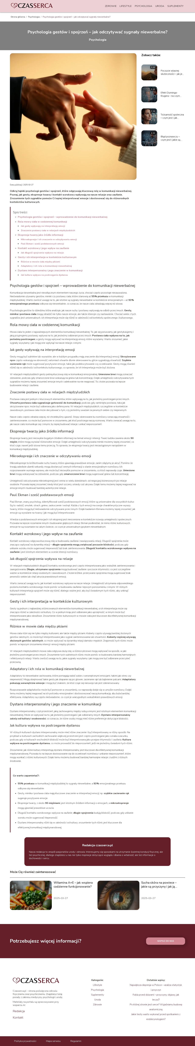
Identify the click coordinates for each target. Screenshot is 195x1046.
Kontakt (18, 1018)
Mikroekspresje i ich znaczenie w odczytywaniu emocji (49, 239)
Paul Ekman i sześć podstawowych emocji (42, 243)
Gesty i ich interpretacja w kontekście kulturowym (47, 257)
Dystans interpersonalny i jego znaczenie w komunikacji (50, 270)
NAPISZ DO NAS (165, 941)
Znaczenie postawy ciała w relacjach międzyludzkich (48, 230)
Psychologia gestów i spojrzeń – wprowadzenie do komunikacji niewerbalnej (62, 217)
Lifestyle (126, 6)
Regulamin (75, 1041)
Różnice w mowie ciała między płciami (40, 261)
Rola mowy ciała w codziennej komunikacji (42, 221)
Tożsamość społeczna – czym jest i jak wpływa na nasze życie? (172, 116)
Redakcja (19, 1011)
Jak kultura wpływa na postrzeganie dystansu (44, 275)
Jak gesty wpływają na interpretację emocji (43, 226)
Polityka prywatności (25, 1041)
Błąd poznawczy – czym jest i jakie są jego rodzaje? (170, 138)
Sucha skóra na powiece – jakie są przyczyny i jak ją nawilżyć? (159, 885)
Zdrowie (111, 6)
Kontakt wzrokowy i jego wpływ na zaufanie (43, 248)
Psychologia (143, 6)
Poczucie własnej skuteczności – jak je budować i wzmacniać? (172, 72)
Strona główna (18, 16)
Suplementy (175, 6)
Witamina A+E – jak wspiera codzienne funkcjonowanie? (73, 885)
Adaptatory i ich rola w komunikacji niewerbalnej (46, 266)
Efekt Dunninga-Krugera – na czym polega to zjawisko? (171, 94)
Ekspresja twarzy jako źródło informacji (40, 235)
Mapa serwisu (53, 1041)
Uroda (160, 6)
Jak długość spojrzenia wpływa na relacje (42, 252)
